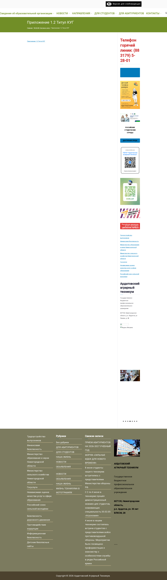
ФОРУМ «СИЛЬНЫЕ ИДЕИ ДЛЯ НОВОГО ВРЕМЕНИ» (95, 459)
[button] (53, 13)
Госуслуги (123, 262)
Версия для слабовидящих (126, 4)
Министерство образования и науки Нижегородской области (129, 247)
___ (116, 543)
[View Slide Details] (130, 350)
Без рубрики (62, 442)
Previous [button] (122, 375)
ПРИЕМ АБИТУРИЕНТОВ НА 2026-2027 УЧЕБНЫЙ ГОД (98, 446)
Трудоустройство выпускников (126, 236)
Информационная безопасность (36, 535)
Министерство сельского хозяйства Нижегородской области (129, 255)
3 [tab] (127, 421)
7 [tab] (136, 421)
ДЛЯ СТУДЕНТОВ (104, 13)
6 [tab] (134, 421)
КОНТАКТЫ (152, 13)
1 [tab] (123, 421)
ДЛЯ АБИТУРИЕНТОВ (131, 13)
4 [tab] (130, 421)
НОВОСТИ (62, 13)
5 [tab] (132, 421)
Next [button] (137, 375)
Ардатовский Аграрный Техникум (92, 575)
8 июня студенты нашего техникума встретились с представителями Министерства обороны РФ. (97, 477)
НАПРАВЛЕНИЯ (81, 13)
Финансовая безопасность (129, 241)
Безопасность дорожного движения (38, 518)
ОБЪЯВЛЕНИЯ (63, 466)
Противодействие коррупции (36, 526)
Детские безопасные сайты (38, 544)
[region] (130, 376)
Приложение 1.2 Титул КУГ (36, 41)
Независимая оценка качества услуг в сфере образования (128, 268)
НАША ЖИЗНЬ (63, 457)
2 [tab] (125, 421)
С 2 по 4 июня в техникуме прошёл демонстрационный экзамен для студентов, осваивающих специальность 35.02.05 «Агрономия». (97, 504)
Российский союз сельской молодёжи (129, 275)
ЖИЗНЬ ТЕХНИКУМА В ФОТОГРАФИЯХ (68, 490)
